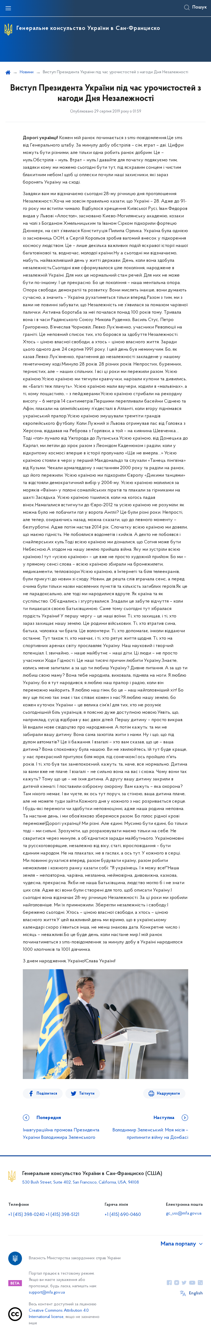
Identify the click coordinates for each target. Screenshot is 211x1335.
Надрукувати (168, 1094)
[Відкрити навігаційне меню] (8, 8)
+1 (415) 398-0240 (26, 1214)
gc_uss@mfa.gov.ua (183, 1213)
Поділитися (47, 1094)
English (196, 1293)
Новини (27, 72)
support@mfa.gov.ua (47, 1293)
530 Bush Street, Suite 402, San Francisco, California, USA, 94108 (80, 1182)
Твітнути (87, 1094)
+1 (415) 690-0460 (123, 1214)
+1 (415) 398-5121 (62, 1214)
